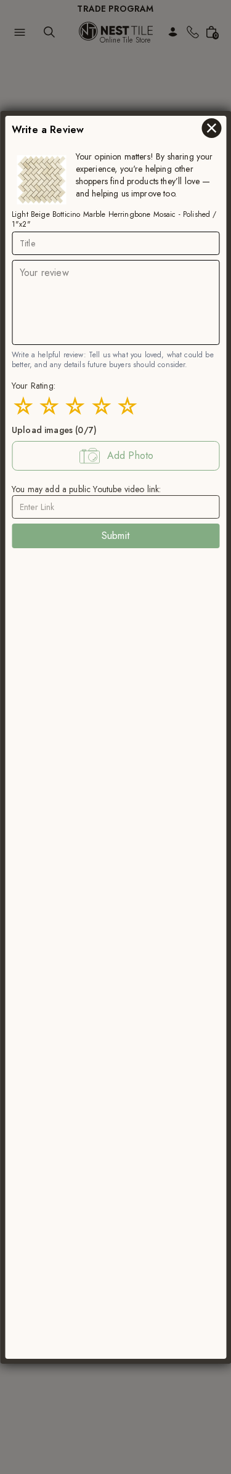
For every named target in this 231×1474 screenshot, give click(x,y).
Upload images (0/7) (54, 429)
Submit (115, 535)
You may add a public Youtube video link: (86, 488)
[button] (115, 455)
